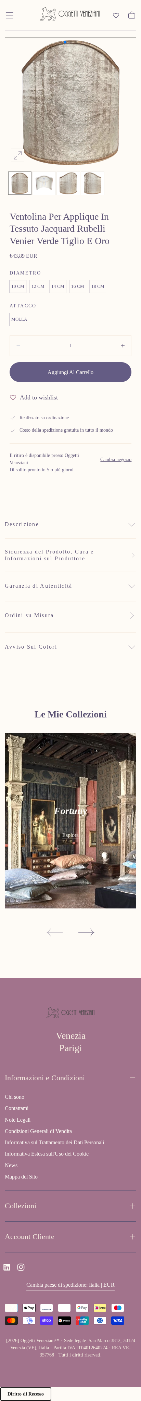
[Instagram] (21, 1267)
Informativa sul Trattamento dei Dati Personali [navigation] (54, 1142)
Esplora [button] (70, 835)
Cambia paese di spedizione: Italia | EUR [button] (70, 1285)
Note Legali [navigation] (17, 1120)
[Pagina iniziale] (69, 15)
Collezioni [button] (20, 1205)
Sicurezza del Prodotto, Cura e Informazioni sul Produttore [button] (49, 555)
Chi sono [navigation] (14, 1097)
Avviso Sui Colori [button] (31, 647)
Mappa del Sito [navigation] (21, 1177)
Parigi (70, 1048)
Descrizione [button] (22, 524)
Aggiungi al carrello (70, 372)
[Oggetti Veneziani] (70, 1013)
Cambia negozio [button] (115, 459)
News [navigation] (11, 1165)
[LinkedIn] (7, 1267)
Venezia (71, 1035)
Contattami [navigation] (16, 1108)
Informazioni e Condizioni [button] (45, 1077)
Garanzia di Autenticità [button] (39, 586)
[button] (9, 15)
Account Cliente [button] (29, 1236)
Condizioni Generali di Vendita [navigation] (38, 1131)
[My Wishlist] (116, 15)
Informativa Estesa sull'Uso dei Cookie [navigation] (47, 1154)
